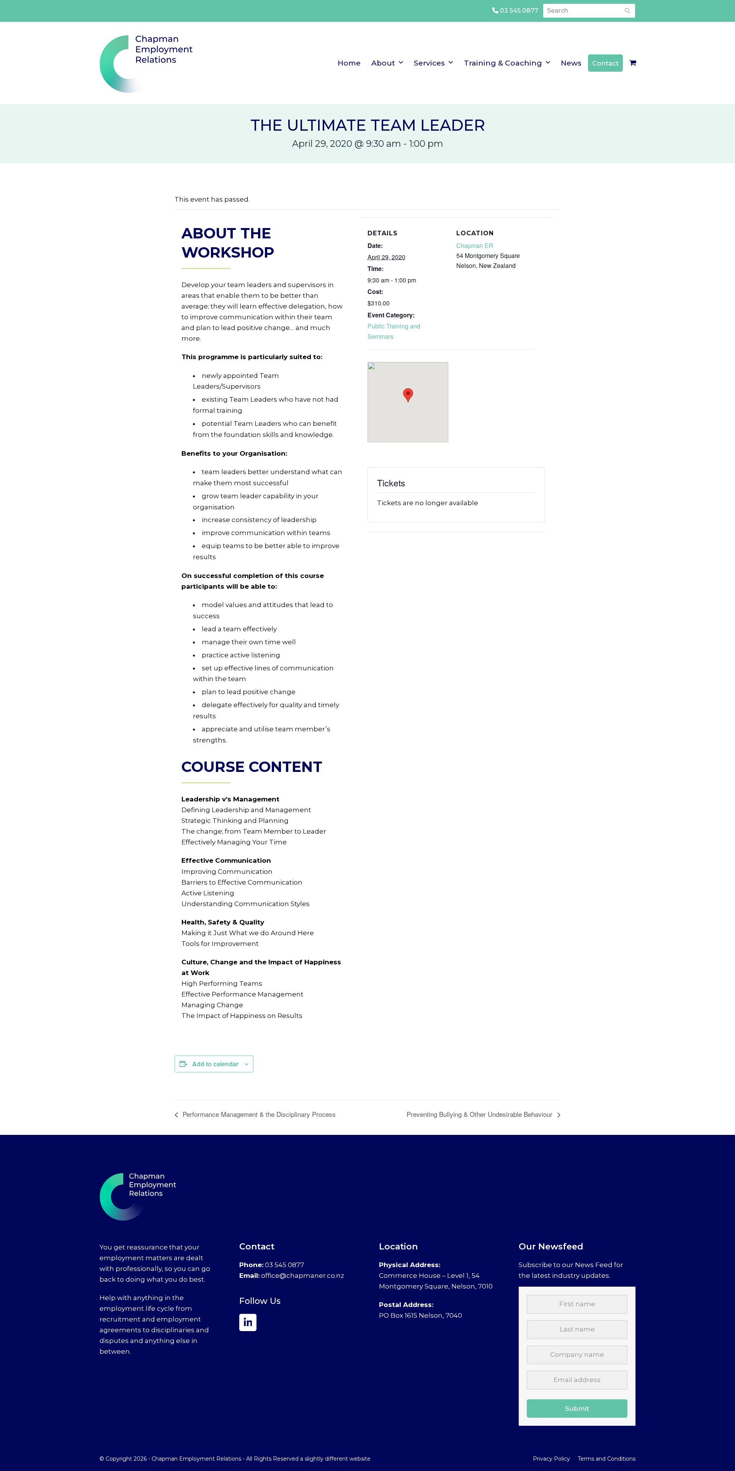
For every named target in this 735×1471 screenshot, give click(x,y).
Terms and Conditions (606, 1458)
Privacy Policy (551, 1458)
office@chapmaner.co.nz (302, 1275)
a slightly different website (335, 1458)
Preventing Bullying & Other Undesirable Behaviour (480, 1114)
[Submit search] (627, 11)
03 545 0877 (518, 10)
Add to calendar (215, 1063)
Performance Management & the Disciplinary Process (258, 1114)
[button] (633, 63)
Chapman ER (474, 245)
